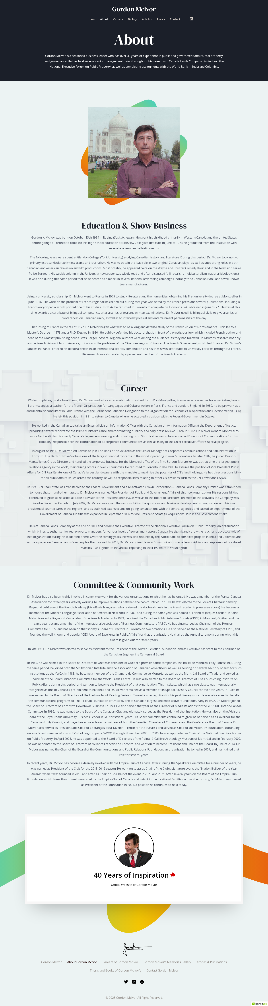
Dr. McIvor (87, 492)
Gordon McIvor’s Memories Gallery (167, 962)
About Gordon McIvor (82, 962)
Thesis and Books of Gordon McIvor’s (115, 970)
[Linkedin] (191, 19)
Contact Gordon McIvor (162, 970)
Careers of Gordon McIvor (120, 962)
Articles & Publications (212, 962)
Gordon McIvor (134, 9)
